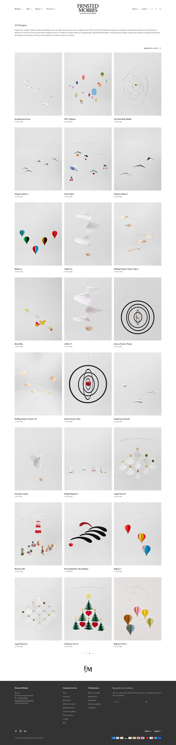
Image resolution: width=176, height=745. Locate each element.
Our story (49, 9)
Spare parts (66, 700)
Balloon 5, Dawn (120, 644)
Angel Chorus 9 (120, 494)
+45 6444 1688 (22, 698)
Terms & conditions (69, 711)
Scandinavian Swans (22, 119)
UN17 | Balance (70, 119)
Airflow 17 (68, 344)
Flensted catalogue (94, 704)
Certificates (92, 708)
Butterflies (19, 344)
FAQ (64, 693)
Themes (38, 9)
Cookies (65, 719)
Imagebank (92, 700)
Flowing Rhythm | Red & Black (76, 569)
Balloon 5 (18, 269)
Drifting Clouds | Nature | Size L (126, 269)
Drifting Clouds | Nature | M (26, 419)
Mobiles (18, 9)
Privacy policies (68, 715)
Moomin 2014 (20, 569)
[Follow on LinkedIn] (25, 731)
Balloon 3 (117, 569)
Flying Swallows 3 (121, 194)
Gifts (28, 9)
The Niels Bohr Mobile (123, 119)
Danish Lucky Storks (122, 419)
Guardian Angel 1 (21, 494)
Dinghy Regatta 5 (71, 494)
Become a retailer (94, 693)
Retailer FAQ (92, 697)
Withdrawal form (69, 708)
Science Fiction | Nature (123, 344)
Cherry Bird (69, 194)
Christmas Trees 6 (71, 644)
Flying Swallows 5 (21, 194)
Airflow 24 (68, 269)
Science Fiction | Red (72, 419)
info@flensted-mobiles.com (24, 701)
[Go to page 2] (93, 653)
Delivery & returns (69, 704)
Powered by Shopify (37, 738)
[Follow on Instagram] (20, 731)
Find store (66, 697)
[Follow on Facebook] (16, 731)
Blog (64, 723)
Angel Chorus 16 (21, 644)
